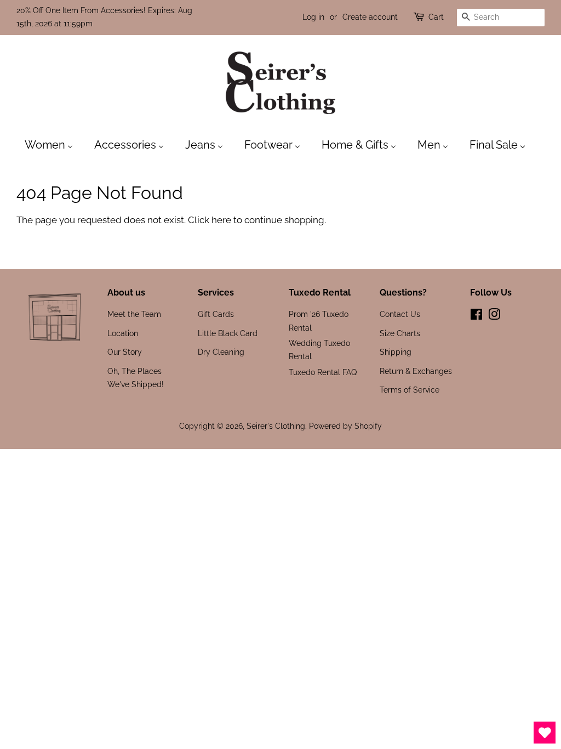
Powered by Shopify (345, 425)
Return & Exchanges (416, 371)
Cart (436, 17)
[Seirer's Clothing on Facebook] (476, 316)
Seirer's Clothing (276, 425)
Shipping (395, 351)
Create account (370, 17)
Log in (313, 17)
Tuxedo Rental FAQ (323, 372)
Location (122, 333)
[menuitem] (54, 144)
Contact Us (400, 314)
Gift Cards (216, 314)
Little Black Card (227, 333)
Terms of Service (409, 389)
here (221, 219)
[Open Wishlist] (545, 733)
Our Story (124, 351)
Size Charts (400, 333)
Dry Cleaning (221, 351)
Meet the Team (134, 314)
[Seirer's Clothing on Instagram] (494, 316)
